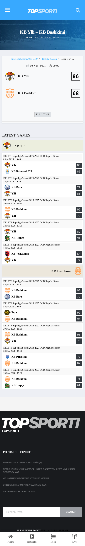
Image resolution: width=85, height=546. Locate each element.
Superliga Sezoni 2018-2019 (24, 59)
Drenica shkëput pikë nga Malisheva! (25, 485)
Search (71, 511)
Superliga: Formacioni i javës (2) (22, 462)
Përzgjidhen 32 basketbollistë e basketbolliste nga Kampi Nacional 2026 (39, 470)
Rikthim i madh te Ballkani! (19, 491)
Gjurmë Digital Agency (29, 530)
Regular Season (49, 59)
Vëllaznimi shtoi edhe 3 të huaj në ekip (26, 478)
